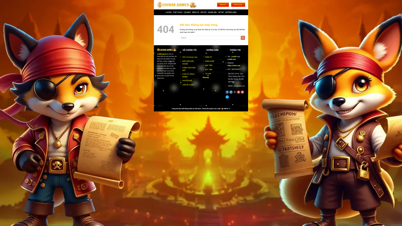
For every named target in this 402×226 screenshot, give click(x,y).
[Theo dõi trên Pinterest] (238, 92)
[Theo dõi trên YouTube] (242, 92)
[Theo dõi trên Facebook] (227, 92)
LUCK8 (168, 12)
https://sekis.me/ (233, 66)
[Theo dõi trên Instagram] (231, 92)
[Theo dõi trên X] (234, 92)
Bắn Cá (195, 12)
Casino (187, 12)
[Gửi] (243, 38)
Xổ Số (221, 12)
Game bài (212, 12)
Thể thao (177, 12)
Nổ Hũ (203, 12)
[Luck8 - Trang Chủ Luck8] (177, 5)
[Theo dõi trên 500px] (227, 97)
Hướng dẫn (230, 12)
